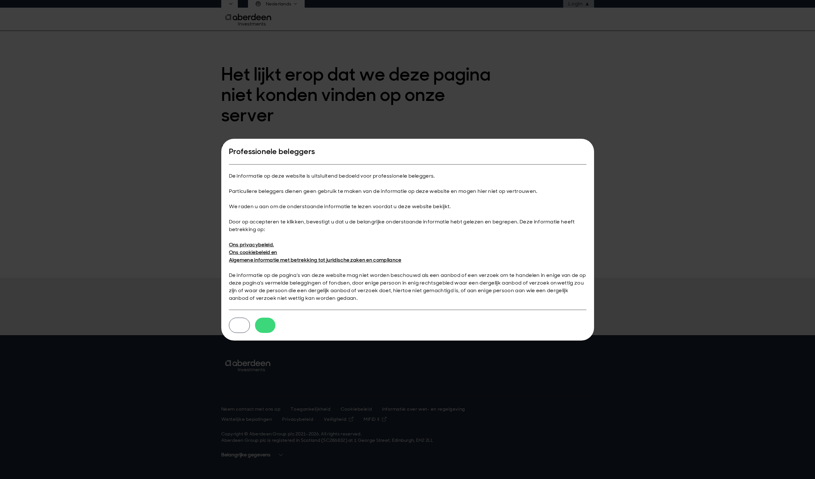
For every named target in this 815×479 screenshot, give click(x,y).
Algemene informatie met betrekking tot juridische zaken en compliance (315, 260)
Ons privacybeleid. (251, 244)
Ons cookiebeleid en (253, 252)
